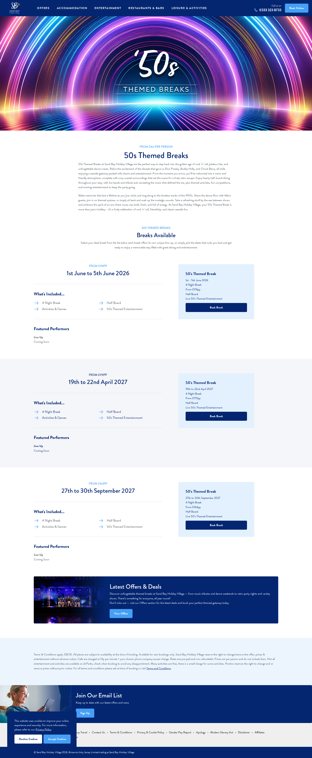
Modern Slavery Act (221, 732)
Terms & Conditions (121, 732)
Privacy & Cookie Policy (150, 732)
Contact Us (98, 732)
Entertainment (107, 8)
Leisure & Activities (189, 8)
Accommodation (72, 8)
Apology (200, 732)
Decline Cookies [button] (28, 739)
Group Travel (79, 732)
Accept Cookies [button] (57, 739)
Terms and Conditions (158, 668)
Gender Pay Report (180, 732)
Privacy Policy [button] (43, 729)
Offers (43, 8)
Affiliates (260, 732)
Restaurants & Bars (146, 8)
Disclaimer (244, 732)
